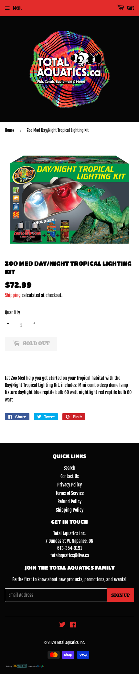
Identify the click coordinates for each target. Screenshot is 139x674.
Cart (130, 8)
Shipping (13, 295)
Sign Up (120, 595)
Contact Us (69, 476)
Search (69, 468)
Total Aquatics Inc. (71, 642)
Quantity (12, 312)
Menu (18, 8)
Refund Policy (69, 501)
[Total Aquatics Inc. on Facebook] (73, 625)
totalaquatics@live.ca (69, 555)
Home (9, 130)
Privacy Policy (69, 484)
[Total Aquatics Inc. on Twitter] (62, 625)
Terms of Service (70, 493)
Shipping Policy (69, 510)
